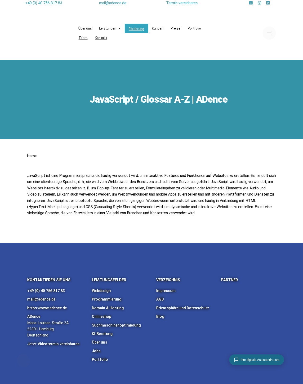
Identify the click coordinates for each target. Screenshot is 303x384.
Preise (175, 28)
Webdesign (101, 290)
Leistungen (107, 28)
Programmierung (106, 299)
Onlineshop (101, 316)
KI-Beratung (102, 334)
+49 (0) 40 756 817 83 (46, 290)
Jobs (96, 351)
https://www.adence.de (47, 308)
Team (83, 38)
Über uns (85, 28)
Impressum (166, 290)
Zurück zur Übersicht (32, 230)
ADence (33, 316)
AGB (160, 299)
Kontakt (101, 38)
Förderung (136, 29)
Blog (160, 316)
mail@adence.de (41, 299)
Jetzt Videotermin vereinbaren (53, 344)
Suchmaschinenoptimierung (116, 325)
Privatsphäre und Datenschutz (182, 308)
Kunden (157, 28)
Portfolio (194, 28)
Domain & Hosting (108, 308)
